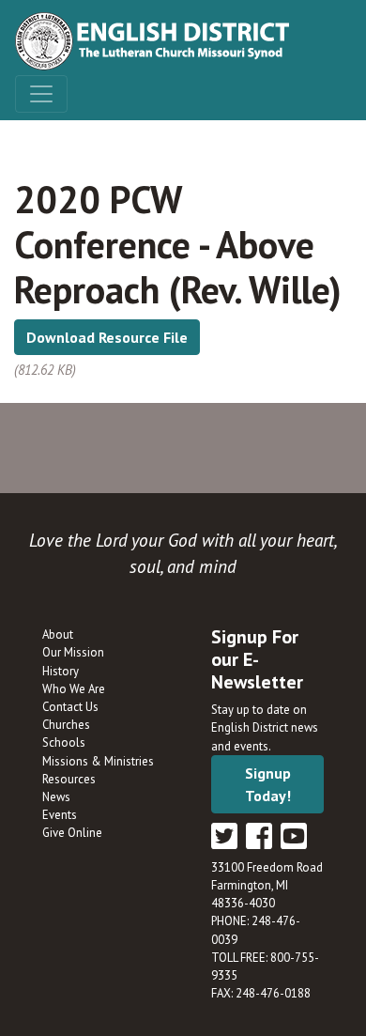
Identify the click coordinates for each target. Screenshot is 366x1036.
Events (59, 815)
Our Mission (73, 652)
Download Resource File (107, 337)
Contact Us (70, 707)
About (57, 634)
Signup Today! (268, 784)
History (60, 671)
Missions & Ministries (98, 761)
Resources (69, 779)
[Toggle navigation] (41, 94)
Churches (66, 725)
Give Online (72, 833)
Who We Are (73, 689)
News (56, 797)
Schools (63, 742)
